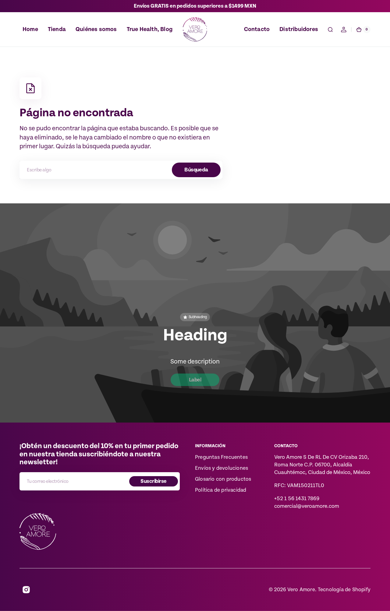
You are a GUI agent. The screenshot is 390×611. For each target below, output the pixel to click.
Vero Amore (301, 590)
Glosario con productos (223, 479)
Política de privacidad (220, 490)
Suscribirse (153, 481)
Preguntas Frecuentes (221, 457)
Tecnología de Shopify (344, 590)
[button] (330, 29)
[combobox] (121, 170)
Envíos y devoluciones (221, 468)
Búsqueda (196, 170)
